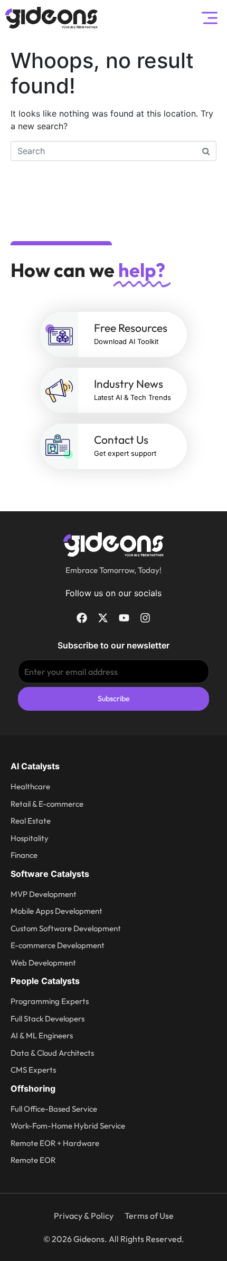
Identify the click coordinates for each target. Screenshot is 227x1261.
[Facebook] (81, 617)
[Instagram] (145, 617)
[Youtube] (124, 617)
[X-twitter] (103, 617)
